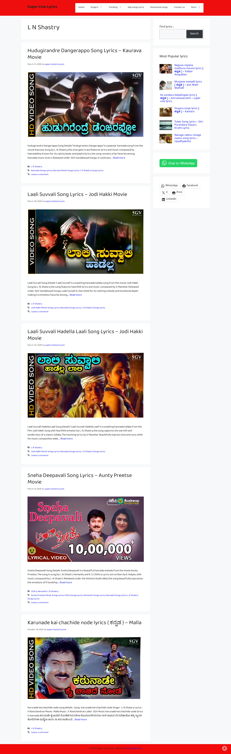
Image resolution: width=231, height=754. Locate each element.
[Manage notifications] (224, 748)
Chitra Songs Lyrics (74, 595)
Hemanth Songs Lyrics (94, 595)
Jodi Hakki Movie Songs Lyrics (45, 308)
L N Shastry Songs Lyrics (91, 171)
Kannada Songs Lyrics (41, 171)
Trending (113, 8)
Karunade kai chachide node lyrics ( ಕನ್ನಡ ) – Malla (84, 624)
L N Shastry (36, 167)
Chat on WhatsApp (181, 163)
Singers (94, 8)
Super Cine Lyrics (42, 7)
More (193, 8)
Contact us (179, 8)
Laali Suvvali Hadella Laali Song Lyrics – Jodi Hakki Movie (85, 336)
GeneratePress (134, 749)
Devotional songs (159, 8)
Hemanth (42, 592)
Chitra (34, 592)
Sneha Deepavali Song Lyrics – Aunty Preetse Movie (80, 480)
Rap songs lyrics (136, 8)
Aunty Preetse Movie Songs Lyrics (47, 595)
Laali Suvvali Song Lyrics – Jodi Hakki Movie (77, 195)
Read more (119, 158)
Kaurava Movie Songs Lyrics (66, 171)
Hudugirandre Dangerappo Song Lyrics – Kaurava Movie (84, 55)
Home (81, 8)
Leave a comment (39, 175)
